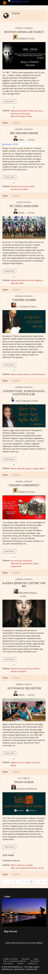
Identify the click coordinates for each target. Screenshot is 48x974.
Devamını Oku (9, 101)
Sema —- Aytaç (26, 140)
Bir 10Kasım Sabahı (24, 133)
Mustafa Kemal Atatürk (22, 563)
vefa (30, 116)
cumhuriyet (17, 189)
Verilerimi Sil (32, 963)
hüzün (42, 374)
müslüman (32, 868)
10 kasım (25, 186)
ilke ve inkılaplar (19, 116)
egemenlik (16, 566)
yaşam (29, 468)
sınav (38, 762)
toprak (28, 374)
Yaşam (16, 13)
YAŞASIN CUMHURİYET (24, 485)
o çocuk (39, 110)
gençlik (15, 283)
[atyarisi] (24, 227)
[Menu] (4, 2)
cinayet (23, 668)
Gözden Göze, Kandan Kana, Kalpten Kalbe (24, 393)
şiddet (14, 668)
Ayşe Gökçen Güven (26, 401)
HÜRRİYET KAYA (26, 38)
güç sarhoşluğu (19, 868)
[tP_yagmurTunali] (24, 321)
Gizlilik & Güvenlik (10, 959)
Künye (35, 959)
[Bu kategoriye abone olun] (12, 18)
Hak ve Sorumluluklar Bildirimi (14, 961)
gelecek (39, 280)
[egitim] (24, 709)
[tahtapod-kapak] (24, 507)
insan (30, 668)
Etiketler (20, 963)
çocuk (22, 762)
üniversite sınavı (27, 280)
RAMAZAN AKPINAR (26, 789)
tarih (14, 468)
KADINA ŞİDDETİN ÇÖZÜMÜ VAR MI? (24, 585)
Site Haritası (34, 961)
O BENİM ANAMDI (24, 299)
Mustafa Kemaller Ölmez (23, 110)
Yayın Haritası (8, 963)
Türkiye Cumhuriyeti (21, 113)
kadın (37, 668)
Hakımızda (25, 959)
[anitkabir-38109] (24, 144)
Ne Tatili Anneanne (24, 206)
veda (35, 374)
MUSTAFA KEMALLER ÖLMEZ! (24, 31)
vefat (21, 374)
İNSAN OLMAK (24, 782)
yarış (14, 765)
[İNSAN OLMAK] (24, 803)
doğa (36, 468)
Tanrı (14, 865)
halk (26, 189)
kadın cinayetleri (19, 671)
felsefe (21, 468)
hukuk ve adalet (26, 865)
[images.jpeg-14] (24, 613)
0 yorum (16, 122)
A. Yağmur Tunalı (27, 307)
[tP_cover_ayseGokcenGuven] (24, 415)
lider (33, 186)
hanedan (28, 560)
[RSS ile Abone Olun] (16, 18)
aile (21, 283)
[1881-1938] (24, 56)
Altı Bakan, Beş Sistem (24, 688)
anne (14, 374)
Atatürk (15, 186)
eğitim (15, 280)
